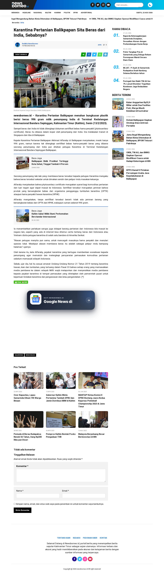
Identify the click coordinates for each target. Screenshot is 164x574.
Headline (26, 13)
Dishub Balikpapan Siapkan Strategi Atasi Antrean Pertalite (139, 123)
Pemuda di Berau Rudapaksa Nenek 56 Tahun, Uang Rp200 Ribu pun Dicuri (28, 437)
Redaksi (76, 538)
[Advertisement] (61, 332)
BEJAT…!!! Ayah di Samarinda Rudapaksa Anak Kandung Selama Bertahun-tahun (136, 70)
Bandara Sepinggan (41, 123)
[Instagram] (102, 5)
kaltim (48, 13)
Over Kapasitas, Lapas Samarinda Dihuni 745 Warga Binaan (27, 398)
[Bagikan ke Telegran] (105, 55)
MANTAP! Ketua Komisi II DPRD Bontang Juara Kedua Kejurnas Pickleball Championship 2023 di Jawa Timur (91, 401)
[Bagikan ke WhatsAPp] (100, 55)
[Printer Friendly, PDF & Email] (21, 283)
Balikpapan (39, 135)
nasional (38, 13)
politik (67, 13)
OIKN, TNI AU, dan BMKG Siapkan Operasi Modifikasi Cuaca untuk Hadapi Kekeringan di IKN (115, 19)
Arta (22, 23)
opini (75, 13)
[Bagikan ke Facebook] (89, 55)
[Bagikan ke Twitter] (94, 55)
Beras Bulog (30, 355)
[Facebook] (92, 5)
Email (65, 490)
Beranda (15, 13)
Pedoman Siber (90, 538)
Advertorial (86, 13)
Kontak (103, 538)
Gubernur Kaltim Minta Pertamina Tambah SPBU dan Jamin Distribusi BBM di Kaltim (60, 398)
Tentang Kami (63, 538)
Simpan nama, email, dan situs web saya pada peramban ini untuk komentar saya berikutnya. (60, 504)
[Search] (141, 5)
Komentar (22, 466)
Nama (19, 490)
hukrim (57, 13)
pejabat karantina (30, 273)
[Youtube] (108, 5)
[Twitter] (97, 5)
